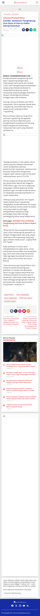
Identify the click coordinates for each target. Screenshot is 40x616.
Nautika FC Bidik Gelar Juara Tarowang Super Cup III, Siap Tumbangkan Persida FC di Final (21, 373)
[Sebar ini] (23, 29)
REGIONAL (6, 30)
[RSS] (28, 311)
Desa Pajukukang (23, 295)
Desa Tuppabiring (10, 298)
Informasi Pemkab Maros (14, 18)
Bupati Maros (9, 295)
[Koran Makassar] (20, 2)
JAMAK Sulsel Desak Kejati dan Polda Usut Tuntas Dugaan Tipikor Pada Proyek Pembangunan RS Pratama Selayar (29, 322)
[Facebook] (11, 311)
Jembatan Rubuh (10, 301)
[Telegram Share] (31, 29)
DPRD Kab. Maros (25, 298)
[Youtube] (24, 311)
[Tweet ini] (27, 29)
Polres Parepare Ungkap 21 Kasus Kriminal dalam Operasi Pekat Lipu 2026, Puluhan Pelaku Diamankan (21, 398)
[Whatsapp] (34, 29)
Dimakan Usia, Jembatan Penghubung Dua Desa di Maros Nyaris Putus (19, 223)
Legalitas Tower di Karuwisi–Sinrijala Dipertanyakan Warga (19, 405)
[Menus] (3, 2)
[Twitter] (15, 311)
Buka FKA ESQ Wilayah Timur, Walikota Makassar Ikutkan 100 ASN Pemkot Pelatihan (11, 320)
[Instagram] (20, 311)
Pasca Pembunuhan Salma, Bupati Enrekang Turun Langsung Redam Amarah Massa (21, 365)
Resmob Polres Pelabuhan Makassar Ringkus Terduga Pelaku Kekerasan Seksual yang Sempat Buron (19, 381)
